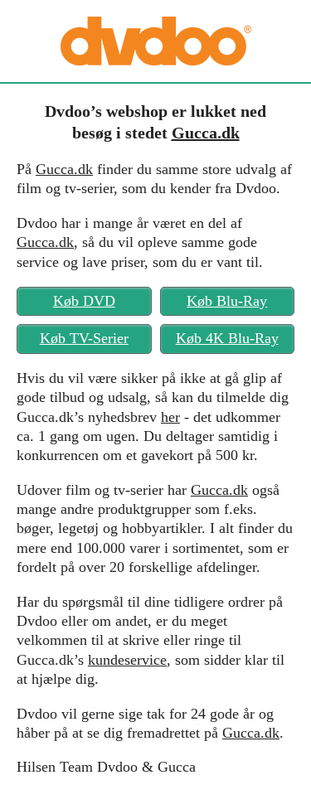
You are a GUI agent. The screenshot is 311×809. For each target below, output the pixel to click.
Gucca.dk (206, 133)
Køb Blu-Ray (227, 301)
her (170, 417)
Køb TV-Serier (84, 338)
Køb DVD (84, 301)
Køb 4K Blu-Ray (227, 338)
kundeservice (127, 660)
